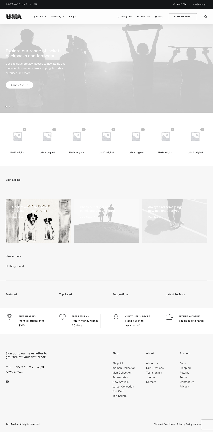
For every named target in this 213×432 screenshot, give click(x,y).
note (160, 16)
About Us (152, 363)
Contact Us (187, 382)
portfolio (38, 16)
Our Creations (155, 368)
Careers (151, 382)
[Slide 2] (9, 106)
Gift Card (118, 391)
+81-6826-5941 (180, 4)
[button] (205, 16)
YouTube (145, 16)
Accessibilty (200, 424)
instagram (126, 16)
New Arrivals (120, 382)
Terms (183, 377)
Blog (71, 16)
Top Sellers (119, 395)
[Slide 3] (13, 106)
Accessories (120, 377)
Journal (150, 377)
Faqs (183, 363)
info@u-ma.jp (199, 4)
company (56, 16)
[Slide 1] (7, 106)
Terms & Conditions (164, 424)
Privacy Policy (184, 424)
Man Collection (121, 372)
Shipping (185, 368)
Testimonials (154, 372)
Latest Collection (123, 386)
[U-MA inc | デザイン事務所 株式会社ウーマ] (14, 16)
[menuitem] (182, 4)
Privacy (184, 386)
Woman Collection (123, 368)
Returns (184, 372)
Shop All (117, 363)
